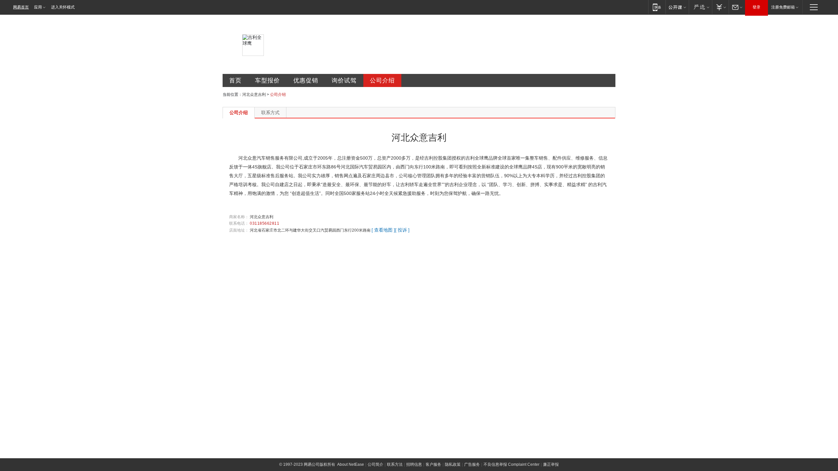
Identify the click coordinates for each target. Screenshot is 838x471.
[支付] (720, 7)
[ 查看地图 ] (383, 230)
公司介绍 (382, 80)
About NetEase (350, 464)
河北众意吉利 (254, 94)
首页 (235, 80)
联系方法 (395, 464)
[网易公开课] (677, 7)
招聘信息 (414, 464)
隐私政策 (453, 464)
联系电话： (239, 223)
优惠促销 (305, 80)
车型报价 (267, 80)
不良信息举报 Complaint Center (511, 464)
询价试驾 (344, 80)
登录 (756, 7)
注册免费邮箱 (783, 7)
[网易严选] (700, 7)
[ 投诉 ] (402, 230)
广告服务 (472, 464)
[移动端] (656, 7)
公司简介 (375, 464)
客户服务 (433, 464)
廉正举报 (551, 464)
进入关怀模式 (63, 7)
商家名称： (239, 217)
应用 (38, 7)
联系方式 (270, 112)
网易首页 (21, 7)
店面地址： (239, 230)
